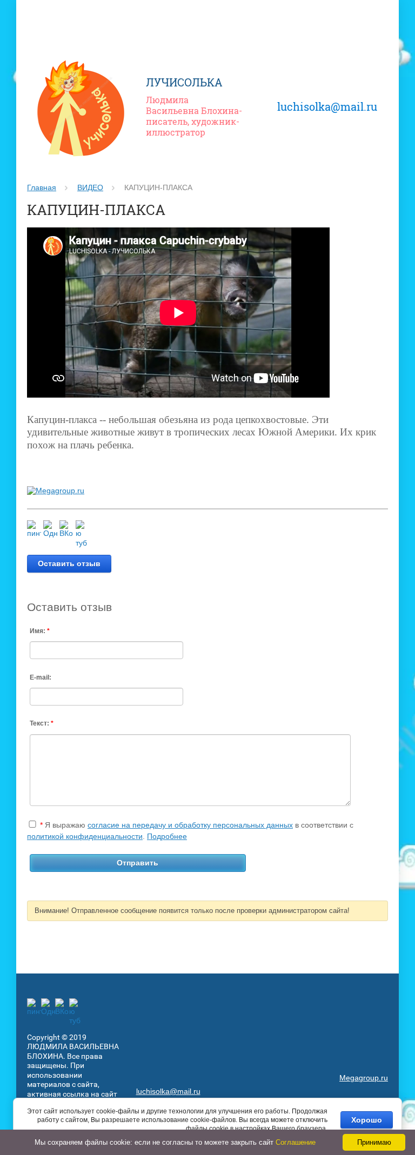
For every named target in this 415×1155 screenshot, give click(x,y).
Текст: (41, 723)
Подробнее (167, 836)
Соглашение (296, 1142)
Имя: (40, 631)
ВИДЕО (90, 187)
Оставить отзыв (69, 563)
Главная (41, 187)
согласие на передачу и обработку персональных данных (190, 825)
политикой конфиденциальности (85, 836)
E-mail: (40, 677)
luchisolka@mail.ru (327, 106)
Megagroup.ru (363, 1077)
